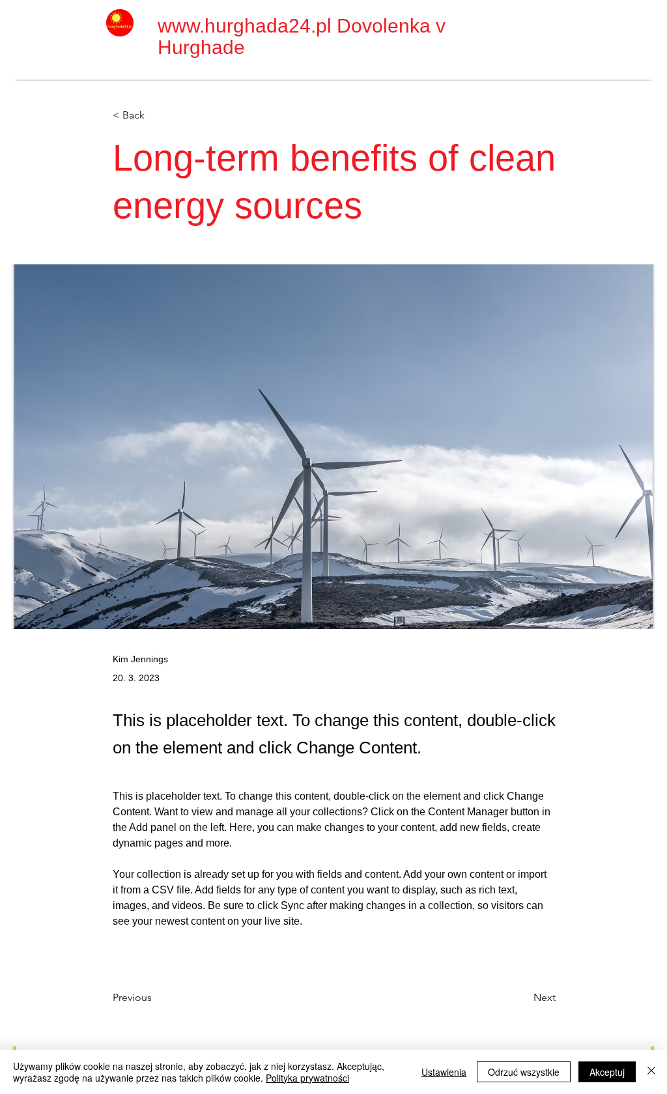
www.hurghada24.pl (245, 25)
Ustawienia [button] (443, 1071)
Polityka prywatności (307, 1077)
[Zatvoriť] (651, 1072)
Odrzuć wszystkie (524, 1071)
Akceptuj (607, 1071)
